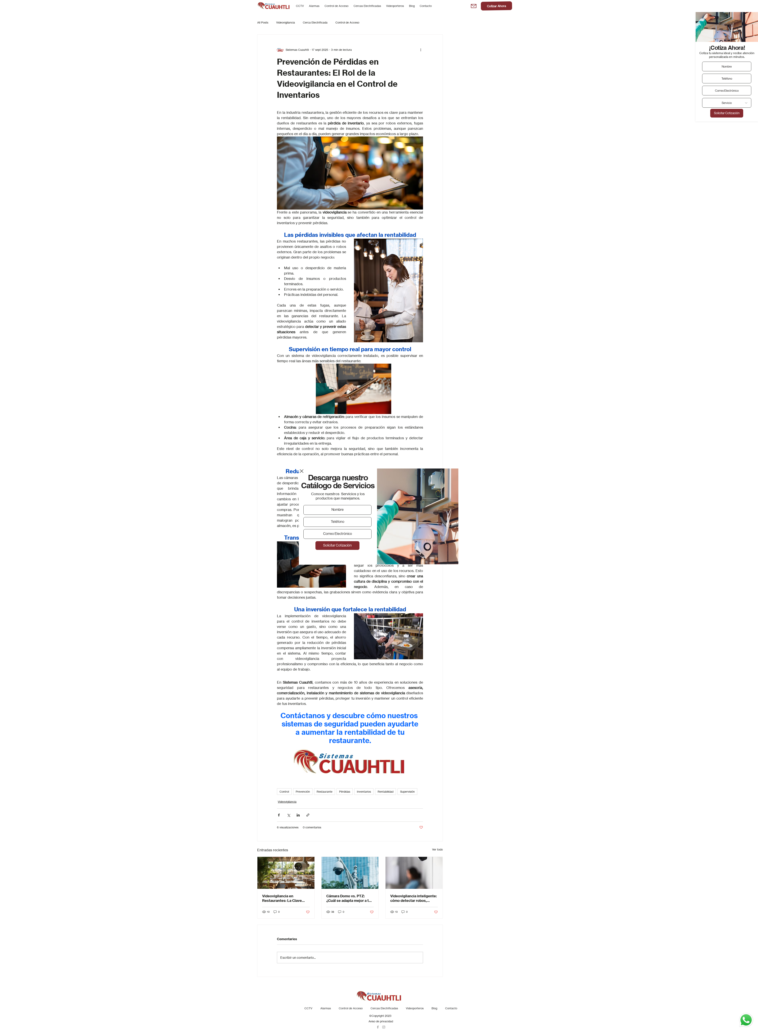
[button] (301, 471)
